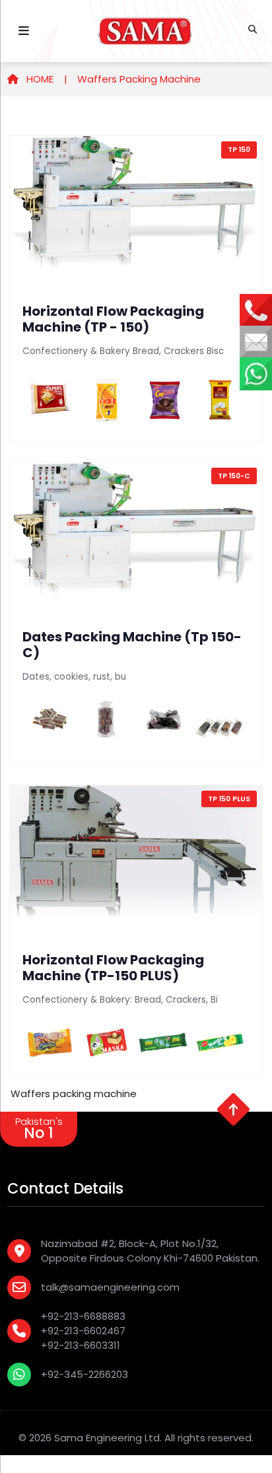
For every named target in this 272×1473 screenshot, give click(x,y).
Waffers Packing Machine (139, 79)
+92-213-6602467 (83, 1331)
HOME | (45, 79)
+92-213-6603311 (80, 1345)
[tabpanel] (136, 606)
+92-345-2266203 (84, 1374)
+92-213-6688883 (83, 1316)
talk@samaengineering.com (110, 1287)
